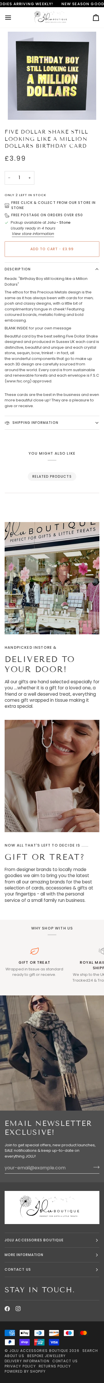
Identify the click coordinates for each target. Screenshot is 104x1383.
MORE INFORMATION (24, 1254)
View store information (33, 233)
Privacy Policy (20, 1366)
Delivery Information (27, 1361)
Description (18, 269)
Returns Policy (55, 1366)
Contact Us (65, 1361)
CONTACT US (18, 1269)
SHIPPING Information (34, 422)
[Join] (94, 1167)
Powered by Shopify (25, 1371)
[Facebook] (7, 1308)
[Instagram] (18, 1308)
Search (90, 1350)
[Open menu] (13, 17)
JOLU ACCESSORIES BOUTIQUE (34, 1240)
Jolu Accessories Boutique (39, 1350)
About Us (14, 1355)
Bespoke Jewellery (46, 1355)
